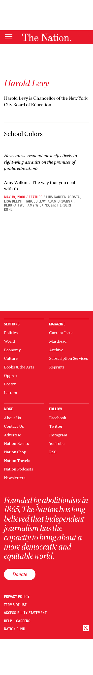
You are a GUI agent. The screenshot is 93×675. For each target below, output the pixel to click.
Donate (19, 574)
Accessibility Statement (25, 613)
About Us (12, 417)
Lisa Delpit (13, 201)
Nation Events (16, 443)
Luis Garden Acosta (63, 197)
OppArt (11, 375)
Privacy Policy (17, 597)
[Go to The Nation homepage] (46, 37)
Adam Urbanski (61, 201)
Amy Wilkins (38, 205)
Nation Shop (15, 452)
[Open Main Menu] (8, 37)
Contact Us (14, 426)
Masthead (57, 341)
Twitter (56, 426)
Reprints (56, 367)
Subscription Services (68, 358)
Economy (12, 350)
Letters (10, 392)
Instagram (58, 435)
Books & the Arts (19, 367)
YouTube (56, 443)
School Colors (23, 134)
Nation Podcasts (18, 469)
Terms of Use (15, 605)
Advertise (12, 435)
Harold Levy (35, 201)
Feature (35, 197)
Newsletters (14, 477)
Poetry (10, 384)
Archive (56, 350)
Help (8, 621)
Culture (11, 358)
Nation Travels (17, 460)
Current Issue (61, 332)
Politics (11, 332)
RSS (52, 452)
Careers (23, 621)
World (9, 341)
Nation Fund (14, 629)
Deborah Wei (15, 205)
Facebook (57, 417)
